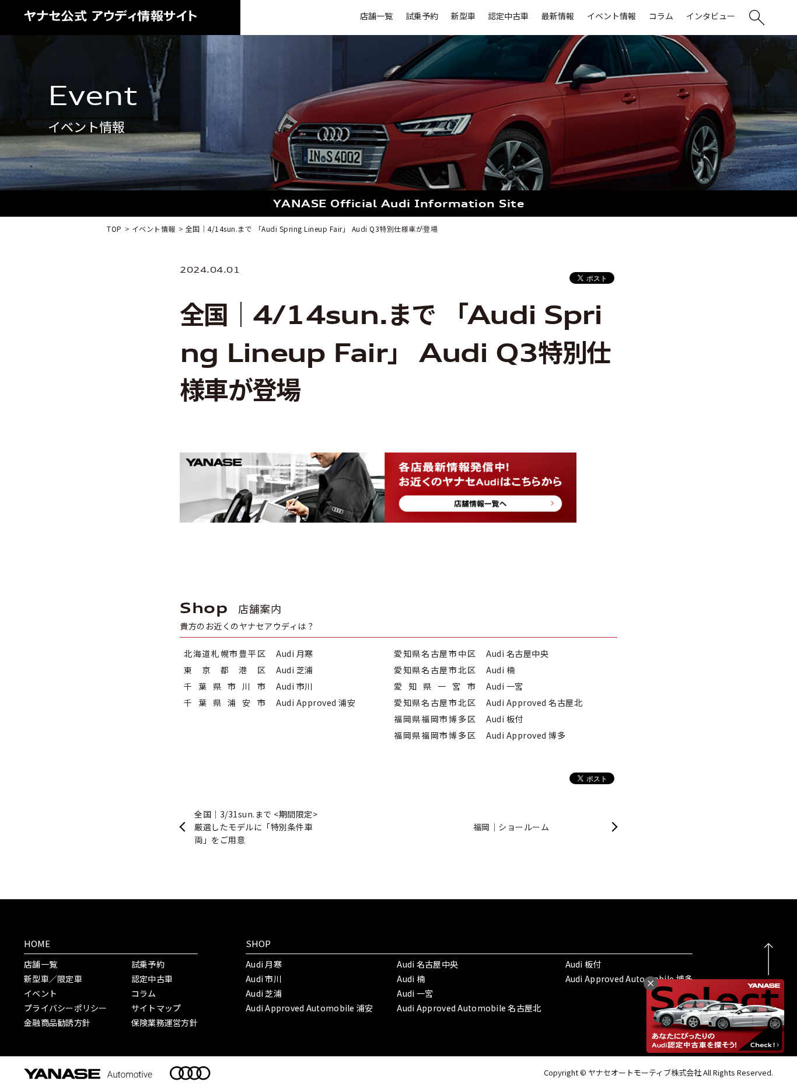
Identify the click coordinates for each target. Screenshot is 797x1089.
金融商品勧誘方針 (57, 1022)
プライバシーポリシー (65, 1008)
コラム (143, 993)
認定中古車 (152, 978)
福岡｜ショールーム (511, 827)
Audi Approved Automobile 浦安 (309, 1008)
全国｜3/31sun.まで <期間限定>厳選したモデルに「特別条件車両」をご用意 (255, 827)
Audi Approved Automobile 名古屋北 (469, 1008)
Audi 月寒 (264, 964)
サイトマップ (156, 1008)
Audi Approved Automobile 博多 (629, 978)
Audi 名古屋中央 (427, 964)
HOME (37, 943)
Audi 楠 (411, 978)
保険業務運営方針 (164, 1022)
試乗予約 (148, 964)
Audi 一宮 (415, 993)
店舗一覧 (40, 964)
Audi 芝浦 (264, 993)
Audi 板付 (583, 964)
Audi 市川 (264, 978)
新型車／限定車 (53, 978)
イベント (40, 993)
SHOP (258, 943)
